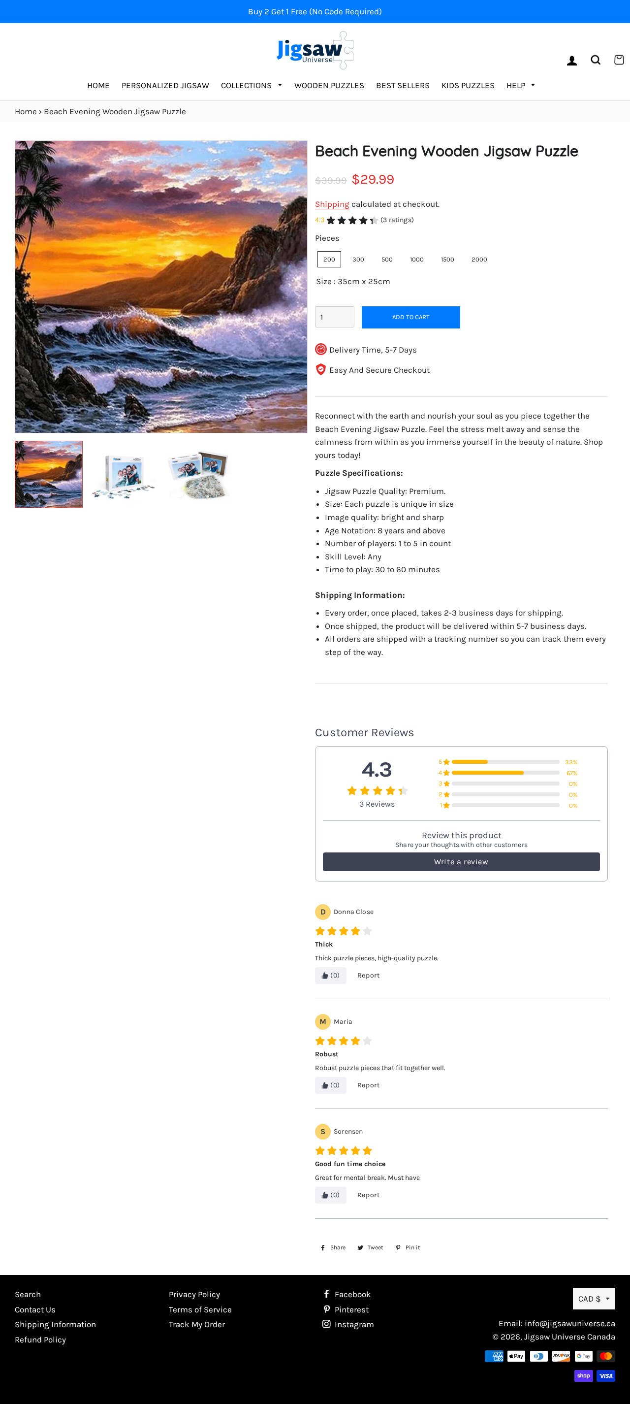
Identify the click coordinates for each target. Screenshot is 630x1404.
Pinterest (351, 1309)
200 (329, 259)
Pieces (327, 238)
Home (98, 85)
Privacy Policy (194, 1294)
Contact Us (35, 1309)
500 (387, 259)
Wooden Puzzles (329, 85)
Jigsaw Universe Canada (569, 1336)
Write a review (461, 861)
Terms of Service (200, 1309)
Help (516, 85)
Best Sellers (403, 85)
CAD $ (589, 1299)
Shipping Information (55, 1324)
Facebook (352, 1294)
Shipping (332, 204)
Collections (247, 85)
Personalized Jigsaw (165, 85)
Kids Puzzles (468, 85)
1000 (417, 259)
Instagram (353, 1324)
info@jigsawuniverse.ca (570, 1323)
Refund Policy (40, 1339)
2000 (479, 259)
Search (28, 1294)
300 (358, 259)
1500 (447, 259)
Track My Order (197, 1324)
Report (368, 975)
